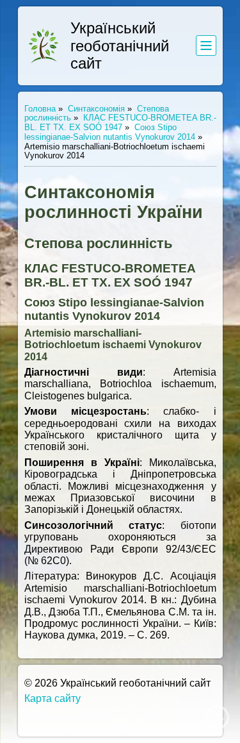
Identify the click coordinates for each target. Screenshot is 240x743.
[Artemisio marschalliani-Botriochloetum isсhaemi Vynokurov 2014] (43, 45)
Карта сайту (52, 698)
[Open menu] (206, 45)
